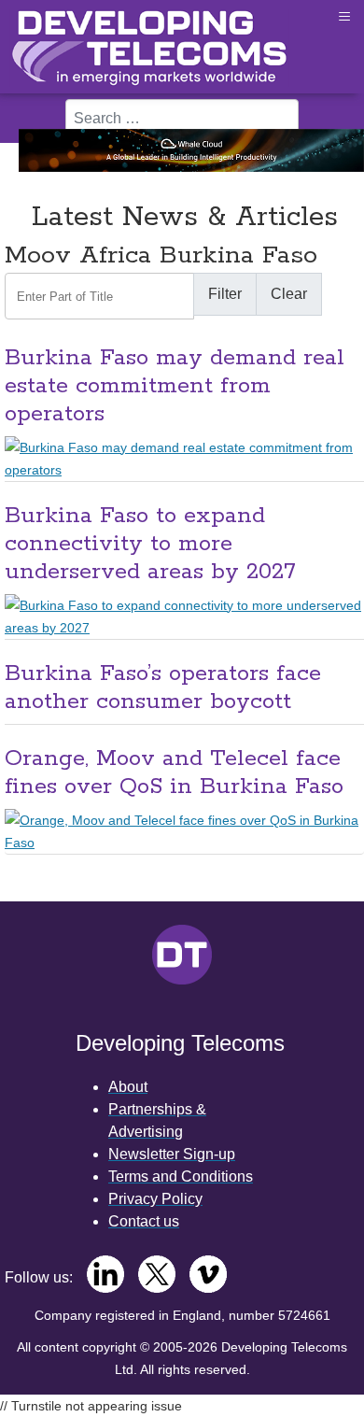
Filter (225, 294)
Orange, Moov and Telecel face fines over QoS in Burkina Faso (174, 772)
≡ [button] (344, 16)
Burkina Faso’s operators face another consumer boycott (163, 687)
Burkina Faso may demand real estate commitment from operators (174, 386)
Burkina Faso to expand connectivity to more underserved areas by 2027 (150, 544)
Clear (289, 294)
